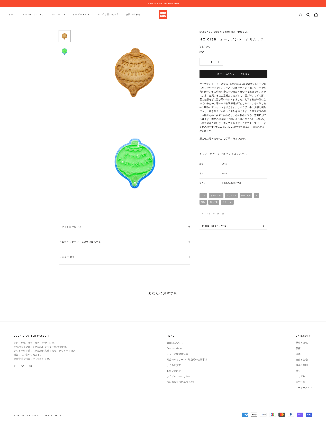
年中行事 (214, 202)
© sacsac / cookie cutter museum (38, 415)
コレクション (58, 14)
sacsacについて (33, 14)
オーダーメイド (81, 14)
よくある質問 (174, 365)
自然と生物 (302, 359)
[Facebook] (214, 214)
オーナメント (216, 195)
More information (215, 226)
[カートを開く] (316, 14)
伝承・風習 (246, 195)
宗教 (203, 202)
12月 (203, 195)
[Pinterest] (223, 214)
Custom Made (174, 348)
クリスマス (231, 195)
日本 (298, 354)
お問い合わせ (133, 14)
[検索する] (308, 14)
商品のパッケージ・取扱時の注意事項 (80, 241)
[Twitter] (218, 214)
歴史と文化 (227, 202)
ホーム (12, 14)
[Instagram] (30, 366)
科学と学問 (302, 365)
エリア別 (300, 376)
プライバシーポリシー (179, 376)
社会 (298, 370)
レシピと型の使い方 (108, 14)
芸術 (298, 348)
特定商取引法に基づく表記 (181, 382)
